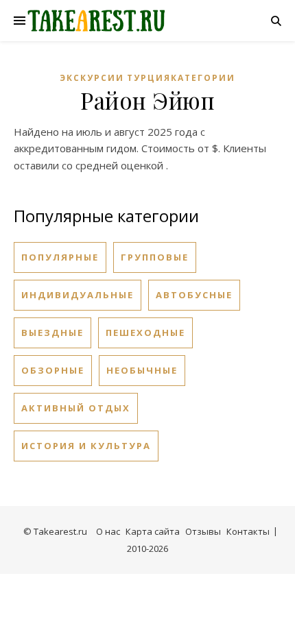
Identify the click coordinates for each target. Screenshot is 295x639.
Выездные (52, 332)
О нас (108, 531)
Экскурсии (92, 78)
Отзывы (203, 531)
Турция (149, 78)
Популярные (60, 257)
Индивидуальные (77, 295)
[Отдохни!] (96, 21)
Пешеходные (145, 332)
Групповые (155, 257)
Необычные (142, 370)
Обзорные (52, 370)
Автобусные (194, 295)
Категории (203, 78)
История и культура (86, 445)
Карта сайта (153, 531)
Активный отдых (75, 408)
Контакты (248, 531)
